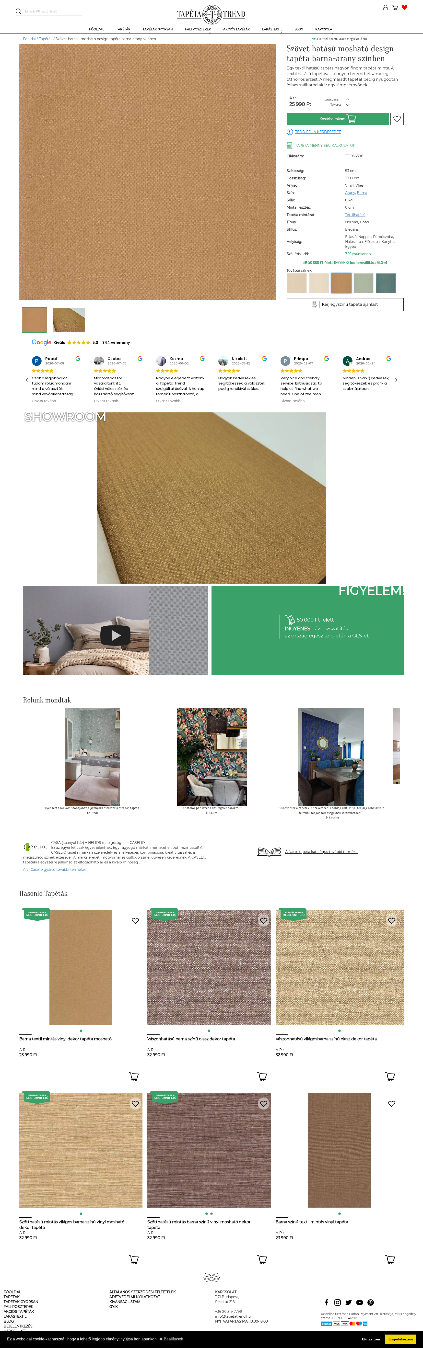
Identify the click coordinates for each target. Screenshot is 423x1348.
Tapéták (45, 39)
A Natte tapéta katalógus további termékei (321, 852)
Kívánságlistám (124, 1302)
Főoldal (29, 39)
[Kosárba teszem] (134, 1076)
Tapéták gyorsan (21, 1302)
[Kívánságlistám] (404, 8)
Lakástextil (15, 1316)
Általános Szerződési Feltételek (142, 1292)
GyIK (113, 1306)
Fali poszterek (18, 1306)
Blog (9, 1321)
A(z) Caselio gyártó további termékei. (54, 869)
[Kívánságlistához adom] (397, 119)
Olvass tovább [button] (44, 401)
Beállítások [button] (173, 1339)
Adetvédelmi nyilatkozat (134, 1297)
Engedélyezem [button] (400, 1339)
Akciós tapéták (19, 1311)
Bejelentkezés (18, 1326)
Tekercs (335, 104)
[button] (396, 380)
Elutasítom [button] (371, 1339)
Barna (362, 193)
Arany (350, 193)
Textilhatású (355, 215)
